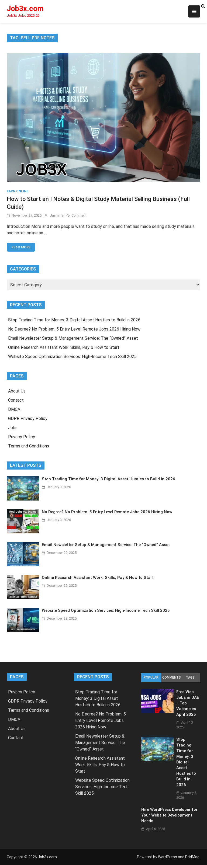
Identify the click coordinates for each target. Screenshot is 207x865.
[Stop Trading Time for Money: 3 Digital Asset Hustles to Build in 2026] (23, 499)
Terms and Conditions (28, 446)
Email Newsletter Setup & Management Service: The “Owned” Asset (73, 338)
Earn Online (17, 191)
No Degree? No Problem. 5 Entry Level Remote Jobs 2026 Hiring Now (74, 329)
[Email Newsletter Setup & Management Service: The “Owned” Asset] (23, 564)
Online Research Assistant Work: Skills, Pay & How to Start (63, 347)
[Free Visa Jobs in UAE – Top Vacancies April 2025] (157, 711)
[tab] (151, 678)
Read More (20, 247)
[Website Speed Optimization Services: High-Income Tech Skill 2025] (23, 630)
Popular (151, 677)
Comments (171, 677)
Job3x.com (25, 8)
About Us (17, 391)
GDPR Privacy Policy (27, 418)
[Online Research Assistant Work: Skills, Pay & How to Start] (23, 597)
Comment (79, 215)
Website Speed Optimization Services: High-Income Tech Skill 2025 (72, 356)
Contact (16, 400)
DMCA (14, 409)
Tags (190, 677)
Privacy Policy (21, 436)
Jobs (13, 427)
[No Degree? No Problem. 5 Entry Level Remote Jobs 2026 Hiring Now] (23, 531)
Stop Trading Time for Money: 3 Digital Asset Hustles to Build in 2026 (74, 319)
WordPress (167, 857)
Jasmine (56, 215)
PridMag (192, 857)
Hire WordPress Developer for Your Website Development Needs (169, 815)
